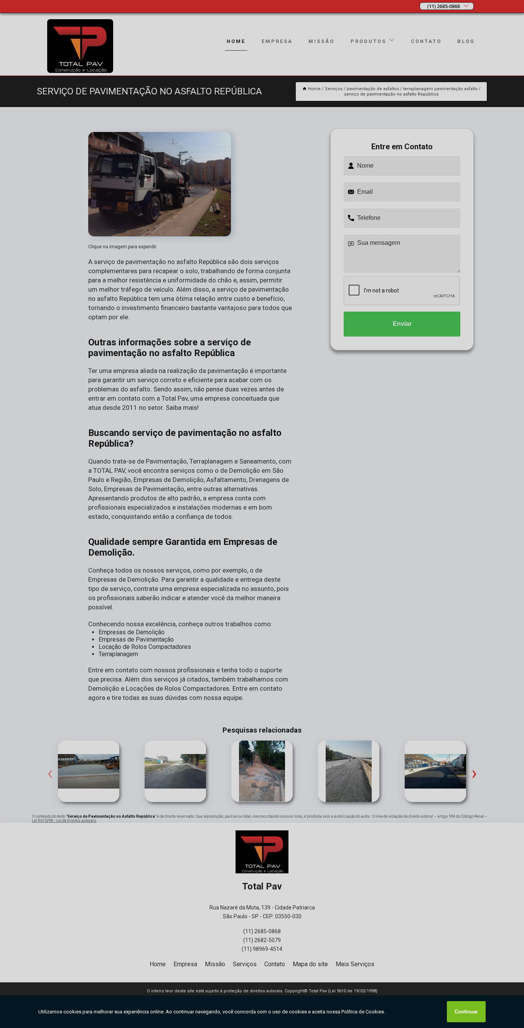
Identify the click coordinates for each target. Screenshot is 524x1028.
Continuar (466, 1012)
